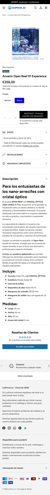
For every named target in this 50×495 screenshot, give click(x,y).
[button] (46, 7)
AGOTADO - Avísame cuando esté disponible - (33, 114)
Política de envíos (31, 146)
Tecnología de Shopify (24, 489)
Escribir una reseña (25, 346)
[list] (25, 41)
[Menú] (4, 7)
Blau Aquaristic (8, 67)
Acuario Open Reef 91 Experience (19, 15)
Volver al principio (25, 376)
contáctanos (34, 2)
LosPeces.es (12, 489)
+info (8, 89)
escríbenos (23, 2)
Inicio (4, 15)
